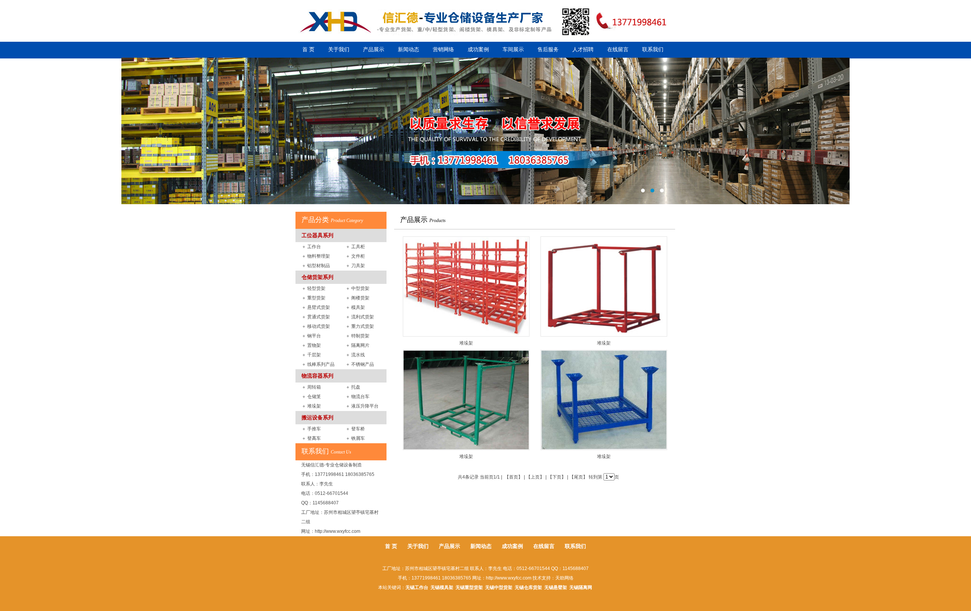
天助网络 (564, 578)
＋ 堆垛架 (311, 406)
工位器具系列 (317, 235)
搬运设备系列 (317, 417)
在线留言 (617, 49)
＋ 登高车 (311, 438)
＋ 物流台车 (357, 396)
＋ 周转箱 (311, 387)
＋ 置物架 (311, 345)
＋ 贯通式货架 (316, 317)
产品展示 (373, 49)
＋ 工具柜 (355, 246)
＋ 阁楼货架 (357, 298)
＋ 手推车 (311, 428)
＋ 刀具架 (355, 265)
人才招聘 (583, 49)
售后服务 (548, 49)
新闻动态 (408, 49)
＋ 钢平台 (311, 336)
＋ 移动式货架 (316, 326)
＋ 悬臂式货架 (316, 307)
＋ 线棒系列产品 (318, 364)
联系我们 (652, 49)
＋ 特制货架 (357, 336)
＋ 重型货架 (313, 298)
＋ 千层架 (311, 354)
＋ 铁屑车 (355, 438)
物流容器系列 (317, 376)
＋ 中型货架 (357, 288)
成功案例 (478, 49)
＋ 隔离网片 (357, 345)
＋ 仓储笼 (311, 396)
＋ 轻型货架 (313, 288)
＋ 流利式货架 (360, 317)
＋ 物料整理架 (316, 256)
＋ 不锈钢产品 (360, 364)
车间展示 (513, 49)
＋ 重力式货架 (360, 326)
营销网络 (443, 49)
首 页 (308, 49)
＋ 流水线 (355, 354)
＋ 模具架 (355, 307)
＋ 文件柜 (355, 256)
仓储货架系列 (317, 277)
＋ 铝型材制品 (316, 265)
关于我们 (338, 49)
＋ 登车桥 (355, 428)
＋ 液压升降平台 (362, 406)
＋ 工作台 (311, 246)
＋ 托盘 (353, 387)
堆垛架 (466, 343)
